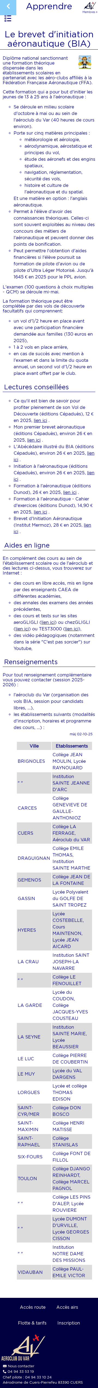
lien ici (40, 420)
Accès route (32, 1307)
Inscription (68, 1322)
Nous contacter (21, 1366)
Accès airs (67, 1307)
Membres (89, 12)
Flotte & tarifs (32, 1322)
